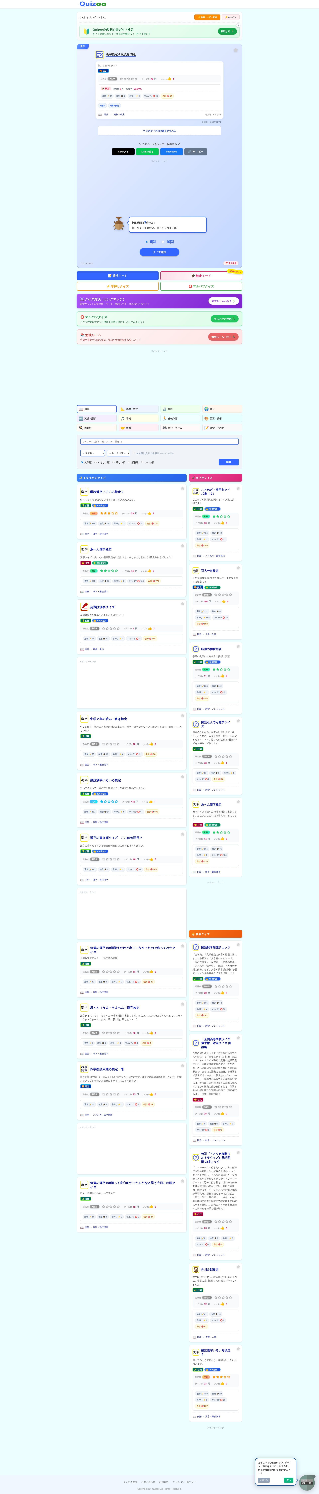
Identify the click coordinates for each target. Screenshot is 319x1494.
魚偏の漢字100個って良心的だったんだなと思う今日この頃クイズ (132, 1184)
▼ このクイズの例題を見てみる (159, 130)
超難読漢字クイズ (102, 607)
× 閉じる (264, 1480)
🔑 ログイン (230, 17)
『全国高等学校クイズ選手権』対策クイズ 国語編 (216, 1043)
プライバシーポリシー (184, 1482)
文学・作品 (210, 634)
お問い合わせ (148, 1482)
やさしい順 (103, 462)
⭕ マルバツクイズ (201, 286)
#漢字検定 (114, 105)
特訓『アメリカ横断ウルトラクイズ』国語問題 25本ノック (215, 1157)
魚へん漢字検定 (101, 549)
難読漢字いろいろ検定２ (107, 491)
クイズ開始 (159, 252)
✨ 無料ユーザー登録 (207, 17)
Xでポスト (123, 151)
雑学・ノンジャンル (215, 708)
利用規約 (163, 1482)
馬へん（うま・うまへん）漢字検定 (114, 1007)
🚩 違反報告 (230, 263)
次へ (288, 1480)
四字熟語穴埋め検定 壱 (107, 1069)
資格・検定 (119, 114)
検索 (228, 462)
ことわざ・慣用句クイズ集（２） (215, 492)
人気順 (88, 462)
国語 (106, 114)
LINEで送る (147, 151)
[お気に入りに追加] (235, 50)
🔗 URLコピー (195, 151)
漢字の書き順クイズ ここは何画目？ (116, 837)
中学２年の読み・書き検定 (108, 718)
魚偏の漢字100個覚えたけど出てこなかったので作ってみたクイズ (132, 949)
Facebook (171, 151)
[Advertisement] (159, 186)
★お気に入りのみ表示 (155, 453)
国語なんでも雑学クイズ (215, 724)
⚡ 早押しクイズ (117, 286)
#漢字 (102, 105)
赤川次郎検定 (210, 1269)
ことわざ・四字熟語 (102, 1114)
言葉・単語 (98, 649)
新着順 (134, 462)
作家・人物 (210, 1336)
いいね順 (149, 462)
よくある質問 (130, 1482)
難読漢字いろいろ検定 (105, 780)
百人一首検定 (210, 570)
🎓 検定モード (217, 274)
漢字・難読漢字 (100, 533)
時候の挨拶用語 (211, 649)
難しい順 (120, 462)
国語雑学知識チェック (215, 947)
